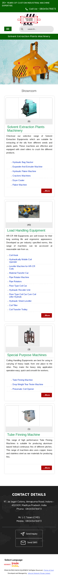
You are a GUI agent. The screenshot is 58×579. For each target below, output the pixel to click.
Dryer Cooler (18, 180)
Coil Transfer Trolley (18, 309)
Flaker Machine (20, 185)
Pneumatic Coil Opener (23, 389)
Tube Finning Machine (23, 380)
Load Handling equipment (26, 230)
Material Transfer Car (19, 273)
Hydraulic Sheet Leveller (20, 301)
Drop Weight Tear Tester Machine (28, 384)
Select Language (14, 560)
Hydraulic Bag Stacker (23, 162)
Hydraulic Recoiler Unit (19, 290)
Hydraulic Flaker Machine (24, 171)
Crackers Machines (22, 175)
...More (46, 191)
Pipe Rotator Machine (19, 277)
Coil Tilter (13, 305)
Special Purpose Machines (27, 355)
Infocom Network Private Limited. (39, 573)
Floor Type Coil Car (18, 286)
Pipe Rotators (15, 281)
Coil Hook (13, 255)
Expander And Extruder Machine (27, 166)
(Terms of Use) (49, 570)
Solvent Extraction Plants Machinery (29, 36)
